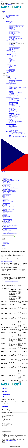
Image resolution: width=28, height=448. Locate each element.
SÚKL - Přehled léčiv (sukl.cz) (7, 261)
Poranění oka (9, 119)
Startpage (5, 11)
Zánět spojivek (12, 94)
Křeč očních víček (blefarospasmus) (16, 117)
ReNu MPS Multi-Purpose (14, 47)
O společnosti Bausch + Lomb (12, 15)
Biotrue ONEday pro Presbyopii (16, 26)
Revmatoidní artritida (13, 130)
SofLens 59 (11, 34)
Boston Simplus (12, 49)
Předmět (4, 414)
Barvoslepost (11, 110)
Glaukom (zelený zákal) (14, 100)
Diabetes (10, 127)
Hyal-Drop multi (12, 55)
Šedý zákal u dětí (12, 115)
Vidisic (10, 62)
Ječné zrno (11, 89)
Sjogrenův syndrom (13, 126)
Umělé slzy (8, 54)
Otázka (3, 422)
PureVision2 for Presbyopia (15, 29)
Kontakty (6, 397)
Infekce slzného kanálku (14, 95)
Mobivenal (11, 67)
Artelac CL (11, 59)
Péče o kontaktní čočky (11, 40)
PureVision (11, 28)
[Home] (11, 9)
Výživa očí (8, 50)
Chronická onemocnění (11, 124)
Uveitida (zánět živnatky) (14, 114)
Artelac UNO (12, 60)
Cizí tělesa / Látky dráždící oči (15, 121)
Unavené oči (11, 93)
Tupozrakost (11, 108)
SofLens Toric (12, 37)
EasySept (11, 44)
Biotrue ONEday (12, 23)
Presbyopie (11, 82)
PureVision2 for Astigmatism (15, 32)
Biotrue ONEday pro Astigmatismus (16, 25)
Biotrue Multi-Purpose (13, 42)
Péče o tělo (8, 64)
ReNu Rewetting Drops (14, 48)
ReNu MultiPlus (12, 45)
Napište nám (6, 243)
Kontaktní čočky (9, 21)
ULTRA (10, 22)
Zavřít (2, 1)
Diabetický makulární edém (15, 106)
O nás (5, 388)
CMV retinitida (12, 105)
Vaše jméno (4, 429)
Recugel (10, 61)
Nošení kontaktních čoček (11, 131)
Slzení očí (11, 91)
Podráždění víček (12, 88)
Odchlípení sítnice (12, 109)
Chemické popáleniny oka (14, 122)
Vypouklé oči (11, 104)
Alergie (10, 86)
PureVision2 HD (12, 27)
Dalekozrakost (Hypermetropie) (15, 80)
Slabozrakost (11, 113)
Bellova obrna (12, 125)
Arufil (10, 58)
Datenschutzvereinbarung (10, 440)
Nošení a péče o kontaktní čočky (16, 132)
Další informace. (8, 4)
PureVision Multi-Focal (14, 31)
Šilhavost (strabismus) (13, 116)
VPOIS (7, 72)
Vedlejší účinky (6, 419)
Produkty (6, 391)
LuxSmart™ (11, 71)
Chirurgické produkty (10, 70)
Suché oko (11, 84)
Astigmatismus (12, 81)
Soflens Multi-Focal (13, 39)
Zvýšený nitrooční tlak (13, 102)
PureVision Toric (12, 33)
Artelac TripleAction (13, 56)
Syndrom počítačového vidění (15, 92)
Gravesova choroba (13, 128)
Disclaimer (4, 434)
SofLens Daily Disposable (14, 36)
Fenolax (10, 66)
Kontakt (7, 17)
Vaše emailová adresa (6, 431)
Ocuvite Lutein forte (13, 51)
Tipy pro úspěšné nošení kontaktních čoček (18, 136)
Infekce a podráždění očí (11, 83)
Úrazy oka (11, 120)
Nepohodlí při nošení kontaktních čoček (17, 87)
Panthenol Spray (12, 65)
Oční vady (8, 76)
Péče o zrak (6, 394)
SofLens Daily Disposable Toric (15, 38)
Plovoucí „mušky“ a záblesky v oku (16, 111)
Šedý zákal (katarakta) (13, 103)
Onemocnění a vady (10, 97)
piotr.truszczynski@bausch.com (11, 281)
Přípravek (5, 418)
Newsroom (8, 16)
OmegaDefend (12, 69)
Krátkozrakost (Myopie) (14, 78)
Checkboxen (4, 416)
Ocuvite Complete (13, 53)
